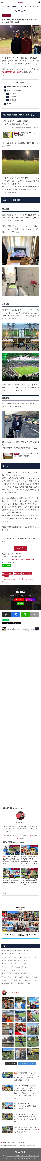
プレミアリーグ (18, 970)
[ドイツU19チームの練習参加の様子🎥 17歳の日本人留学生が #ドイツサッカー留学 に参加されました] (33, 1041)
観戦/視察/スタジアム (10, 579)
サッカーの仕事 (29, 6)
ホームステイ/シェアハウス (11, 973)
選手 (20, 579)
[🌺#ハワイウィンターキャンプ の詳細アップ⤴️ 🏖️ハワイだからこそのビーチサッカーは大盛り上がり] (20, 1003)
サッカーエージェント (10, 960)
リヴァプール (7, 977)
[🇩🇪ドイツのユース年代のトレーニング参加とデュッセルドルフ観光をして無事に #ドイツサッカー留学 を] (33, 1029)
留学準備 (28, 980)
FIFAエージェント (17, 6)
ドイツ (5, 582)
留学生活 (6, 576)
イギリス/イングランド (10, 954)
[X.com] (16, 11)
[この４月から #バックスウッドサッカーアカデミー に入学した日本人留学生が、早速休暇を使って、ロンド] (20, 1054)
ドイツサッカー (6, 15)
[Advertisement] (20, 718)
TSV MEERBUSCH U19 (11, 72)
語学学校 (21, 983)
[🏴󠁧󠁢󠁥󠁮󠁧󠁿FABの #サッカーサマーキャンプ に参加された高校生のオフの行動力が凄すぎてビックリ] (20, 1016)
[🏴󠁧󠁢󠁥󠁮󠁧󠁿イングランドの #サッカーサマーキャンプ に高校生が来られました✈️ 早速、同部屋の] (8, 1029)
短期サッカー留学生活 (13, 90)
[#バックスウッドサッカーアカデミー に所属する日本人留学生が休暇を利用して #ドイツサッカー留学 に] (8, 1054)
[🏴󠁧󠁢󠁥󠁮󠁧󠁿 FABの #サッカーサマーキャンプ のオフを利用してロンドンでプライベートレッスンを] (8, 1016)
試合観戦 (11, 97)
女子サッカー (7, 980)
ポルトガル (26, 973)
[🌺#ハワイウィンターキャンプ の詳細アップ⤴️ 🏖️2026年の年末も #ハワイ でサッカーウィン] (33, 1003)
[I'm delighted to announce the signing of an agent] (20, 1041)
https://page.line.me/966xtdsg (22, 559)
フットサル (7, 970)
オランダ (23, 957)
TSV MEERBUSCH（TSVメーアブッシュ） (20, 86)
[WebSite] (7, 835)
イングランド (24, 954)
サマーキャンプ (8, 964)
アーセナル (28, 950)
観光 (36, 980)
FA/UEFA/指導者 (8, 950)
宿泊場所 (11, 93)
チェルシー (7, 967)
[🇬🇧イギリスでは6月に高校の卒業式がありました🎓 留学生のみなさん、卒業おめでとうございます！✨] (20, 1029)
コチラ (19, 548)
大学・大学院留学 (32, 977)
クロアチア (33, 957)
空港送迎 (11, 100)
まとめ (8, 104)
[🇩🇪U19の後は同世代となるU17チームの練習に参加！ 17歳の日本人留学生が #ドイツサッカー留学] (8, 1041)
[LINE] (25, 11)
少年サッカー (18, 980)
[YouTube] (19, 11)
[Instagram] (22, 11)
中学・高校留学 (29, 579)
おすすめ (19, 950)
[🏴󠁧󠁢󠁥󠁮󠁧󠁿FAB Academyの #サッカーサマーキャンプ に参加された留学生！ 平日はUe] (33, 1016)
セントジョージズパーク (23, 964)
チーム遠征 (17, 967)
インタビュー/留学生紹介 (11, 957)
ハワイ (33, 967)
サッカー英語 (23, 960)
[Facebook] (24, 835)
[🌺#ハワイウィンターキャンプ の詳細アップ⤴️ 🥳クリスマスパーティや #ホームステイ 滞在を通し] (8, 1003)
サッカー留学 (5, 6)
